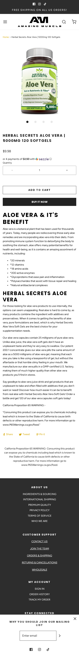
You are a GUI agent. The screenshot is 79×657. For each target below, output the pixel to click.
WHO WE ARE (39, 521)
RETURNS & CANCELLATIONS (39, 562)
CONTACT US (39, 541)
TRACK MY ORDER (39, 599)
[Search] (64, 22)
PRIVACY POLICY (39, 510)
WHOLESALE (39, 569)
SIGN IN (39, 588)
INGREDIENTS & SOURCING (39, 494)
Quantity (7, 162)
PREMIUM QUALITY (39, 505)
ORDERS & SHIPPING (39, 555)
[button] (39, 81)
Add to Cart (39, 190)
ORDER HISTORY (39, 594)
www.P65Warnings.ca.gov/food (21, 424)
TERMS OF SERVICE (39, 515)
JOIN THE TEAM (39, 548)
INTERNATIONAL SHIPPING (39, 499)
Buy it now (40, 202)
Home (6, 37)
